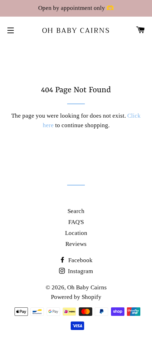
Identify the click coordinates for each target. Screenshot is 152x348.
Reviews (76, 244)
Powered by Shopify (76, 297)
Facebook (80, 260)
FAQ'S (76, 222)
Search (76, 211)
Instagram (79, 271)
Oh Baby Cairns (76, 31)
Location (76, 233)
